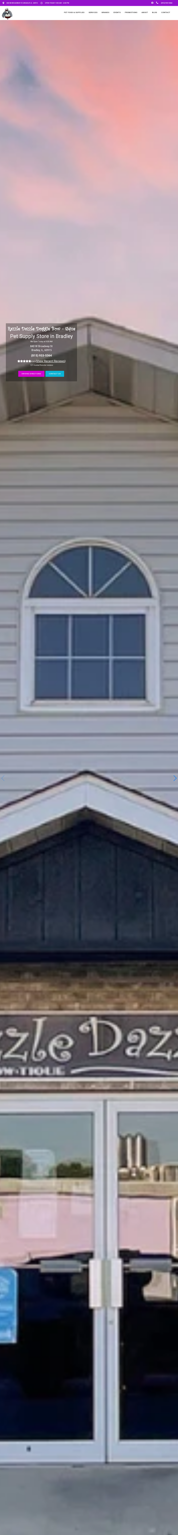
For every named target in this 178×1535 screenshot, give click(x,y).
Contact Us (55, 374)
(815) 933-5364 (41, 355)
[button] (3, 778)
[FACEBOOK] (152, 3)
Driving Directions (31, 374)
